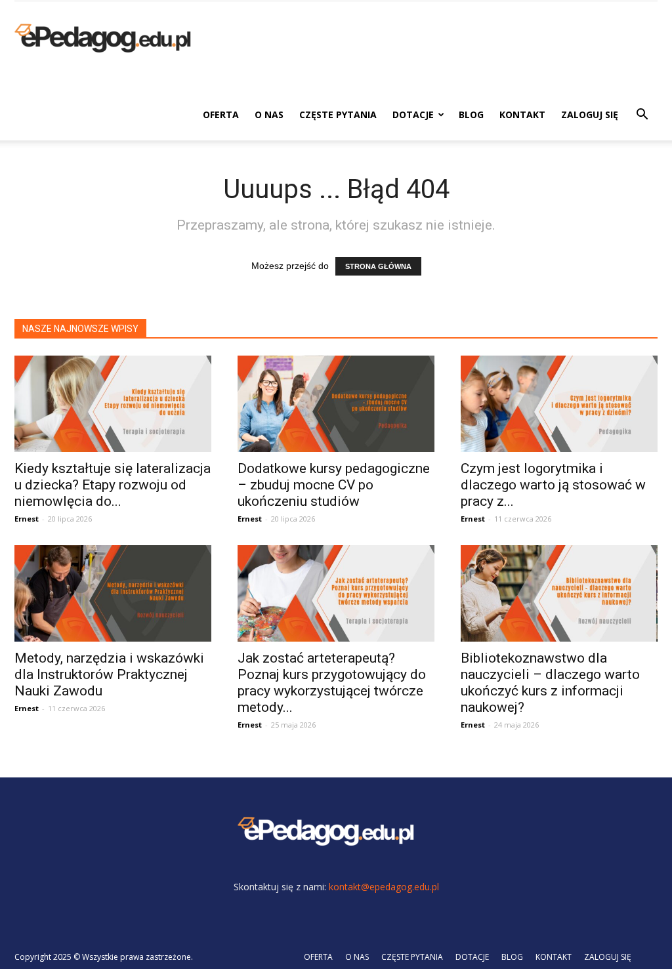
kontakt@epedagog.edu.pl (384, 886)
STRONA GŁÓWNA (378, 266)
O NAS (269, 114)
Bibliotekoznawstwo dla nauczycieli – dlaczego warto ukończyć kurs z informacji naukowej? (550, 682)
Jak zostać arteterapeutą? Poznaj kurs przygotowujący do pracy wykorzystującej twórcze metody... (332, 682)
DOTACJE (413, 114)
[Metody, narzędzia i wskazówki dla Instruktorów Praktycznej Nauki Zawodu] (112, 593)
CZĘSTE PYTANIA (338, 114)
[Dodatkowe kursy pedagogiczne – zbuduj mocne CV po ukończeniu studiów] (336, 404)
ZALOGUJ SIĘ (589, 114)
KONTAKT (522, 114)
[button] (642, 116)
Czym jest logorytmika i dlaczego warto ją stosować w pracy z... (553, 485)
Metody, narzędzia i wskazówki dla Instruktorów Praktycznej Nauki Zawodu (109, 674)
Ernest (26, 519)
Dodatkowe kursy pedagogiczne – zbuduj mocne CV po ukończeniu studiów (334, 485)
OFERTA (221, 114)
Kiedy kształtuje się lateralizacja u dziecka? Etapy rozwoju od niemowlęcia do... (112, 485)
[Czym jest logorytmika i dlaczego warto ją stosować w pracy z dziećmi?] (559, 404)
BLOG (471, 114)
